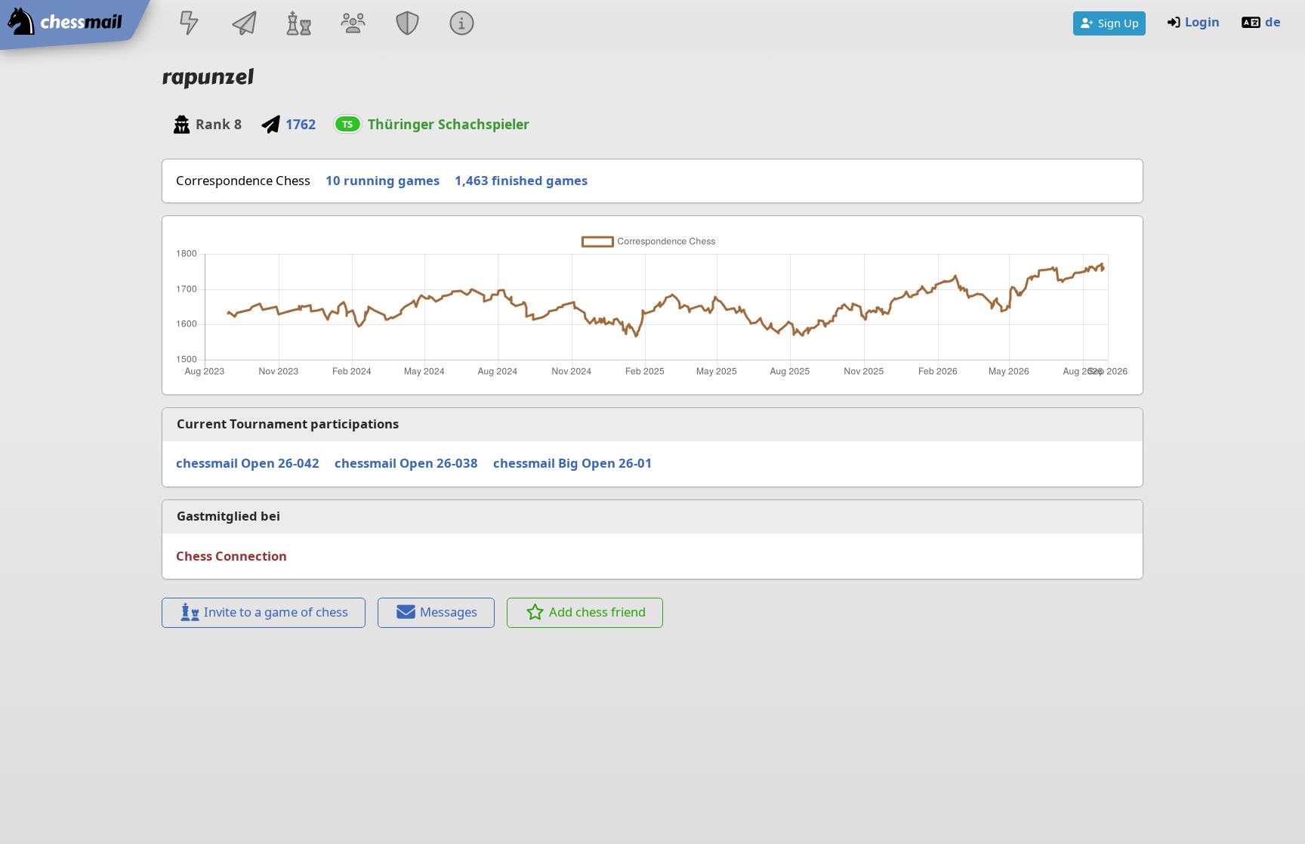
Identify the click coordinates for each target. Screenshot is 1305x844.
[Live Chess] (189, 24)
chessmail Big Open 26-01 (572, 462)
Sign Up (1118, 22)
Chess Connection (231, 555)
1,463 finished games (521, 180)
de (1273, 21)
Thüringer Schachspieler (448, 124)
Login (1202, 21)
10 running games (382, 180)
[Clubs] (408, 24)
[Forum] (352, 24)
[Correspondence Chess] (244, 24)
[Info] (462, 24)
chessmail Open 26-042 (247, 462)
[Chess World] (298, 24)
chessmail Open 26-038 (406, 462)
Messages (448, 611)
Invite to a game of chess (276, 611)
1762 (300, 124)
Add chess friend (597, 611)
